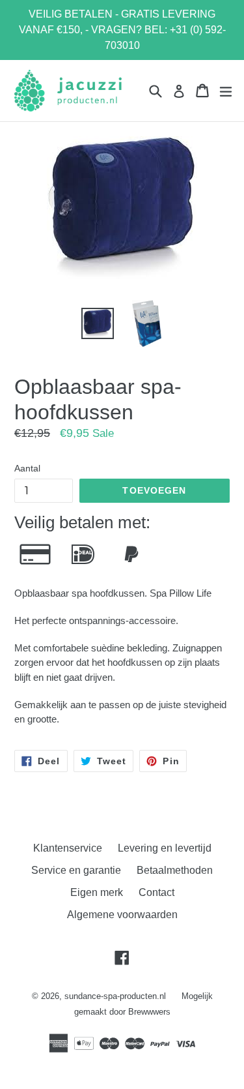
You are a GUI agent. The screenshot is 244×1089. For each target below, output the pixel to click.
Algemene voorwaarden (122, 914)
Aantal (27, 468)
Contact (156, 892)
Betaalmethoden (175, 870)
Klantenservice (67, 848)
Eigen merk (96, 892)
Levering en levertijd (164, 848)
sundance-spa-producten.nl (115, 996)
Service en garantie (76, 870)
